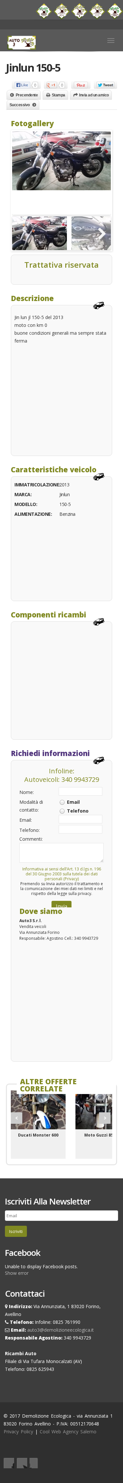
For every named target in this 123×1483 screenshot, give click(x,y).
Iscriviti (16, 1231)
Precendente (27, 95)
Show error (17, 1273)
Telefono (78, 811)
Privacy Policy (18, 1431)
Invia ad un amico (94, 95)
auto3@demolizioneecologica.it (60, 1330)
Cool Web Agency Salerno (68, 1431)
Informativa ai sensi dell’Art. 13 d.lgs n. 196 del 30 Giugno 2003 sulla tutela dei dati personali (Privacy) (61, 874)
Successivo (20, 105)
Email (73, 802)
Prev (16, 1118)
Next (105, 1118)
